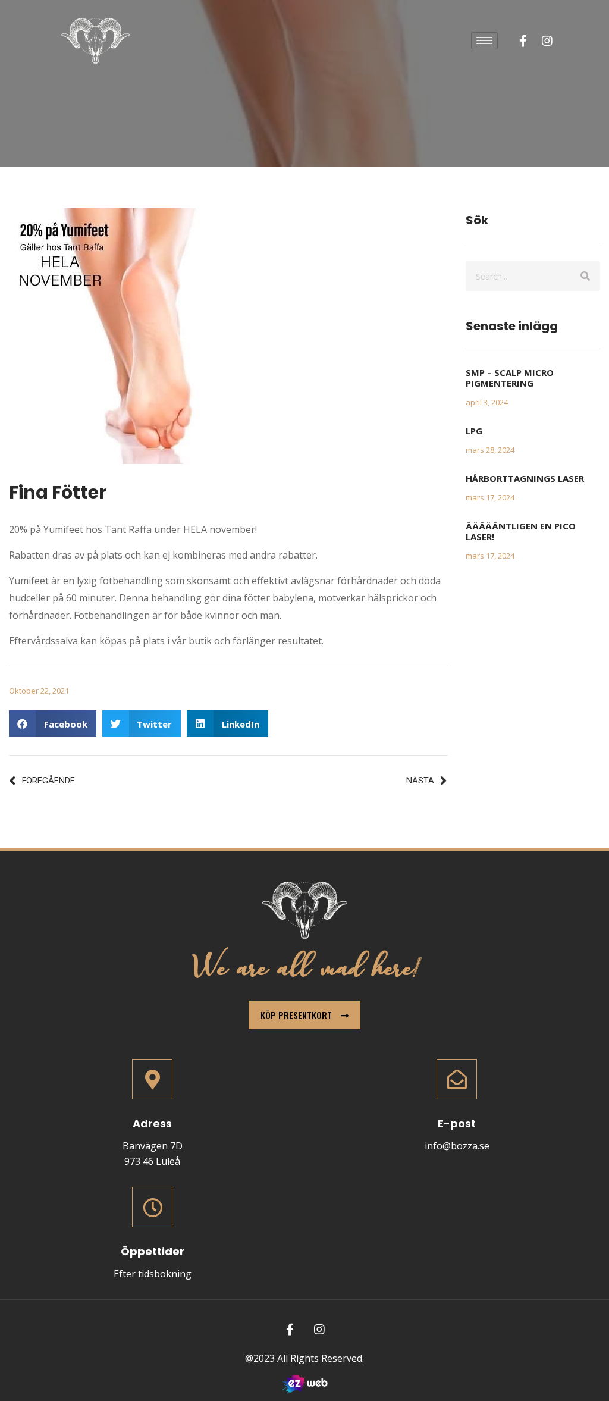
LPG (474, 431)
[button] (52, 723)
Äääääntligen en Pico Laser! (521, 531)
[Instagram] (547, 41)
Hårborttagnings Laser (525, 478)
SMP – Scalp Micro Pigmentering (510, 377)
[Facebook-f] (523, 41)
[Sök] (585, 276)
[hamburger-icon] (484, 40)
